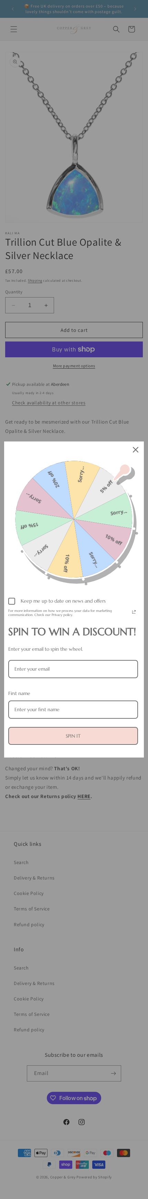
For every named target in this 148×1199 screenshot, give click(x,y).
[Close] (135, 449)
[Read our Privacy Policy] (134, 612)
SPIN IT (73, 736)
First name (19, 693)
